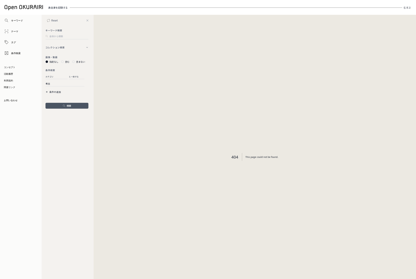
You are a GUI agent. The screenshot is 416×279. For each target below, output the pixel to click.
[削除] (86, 76)
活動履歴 (8, 73)
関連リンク (9, 87)
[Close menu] (87, 20)
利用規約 (8, 80)
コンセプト (9, 67)
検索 (69, 105)
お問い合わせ (11, 100)
